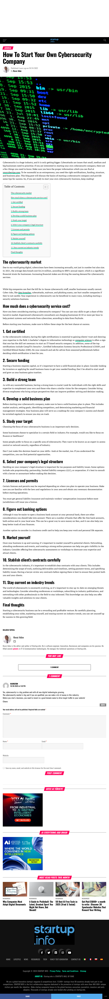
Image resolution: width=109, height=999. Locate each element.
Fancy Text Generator (59, 959)
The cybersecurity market (21, 193)
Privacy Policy (55, 971)
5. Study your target (19, 220)
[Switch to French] (90, 959)
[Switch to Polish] (96, 959)
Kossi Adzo (17, 70)
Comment (7, 714)
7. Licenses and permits (20, 229)
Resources (35, 959)
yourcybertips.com (11, 172)
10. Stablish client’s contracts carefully (26, 243)
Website (6, 755)
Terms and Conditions (70, 971)
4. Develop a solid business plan (24, 215)
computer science (83, 340)
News (26, 959)
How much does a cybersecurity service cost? (29, 197)
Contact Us (75, 959)
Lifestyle (17, 959)
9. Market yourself (18, 238)
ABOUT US (39, 976)
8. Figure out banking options (23, 234)
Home (8, 959)
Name (5, 741)
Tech (45, 959)
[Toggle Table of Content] (44, 187)
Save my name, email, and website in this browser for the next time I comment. (33, 768)
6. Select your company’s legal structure (27, 224)
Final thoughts (17, 252)
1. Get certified (17, 202)
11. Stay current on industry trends (25, 247)
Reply (103, 705)
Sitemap (83, 971)
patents (15, 648)
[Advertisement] (54, 18)
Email (44, 741)
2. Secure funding (18, 206)
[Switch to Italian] (85, 959)
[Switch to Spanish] (101, 959)
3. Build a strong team (19, 211)
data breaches (24, 292)
